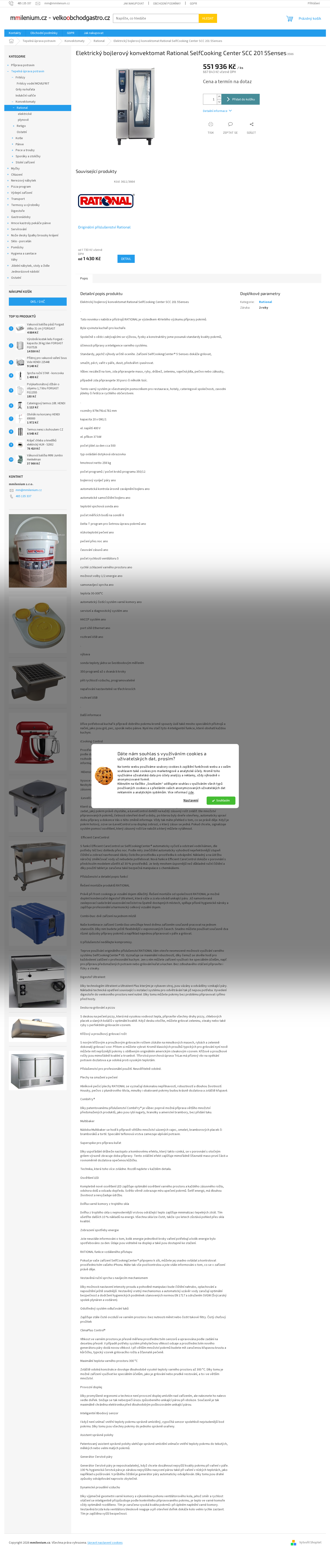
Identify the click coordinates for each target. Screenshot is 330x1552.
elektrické (25, 114)
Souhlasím (223, 800)
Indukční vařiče (26, 95)
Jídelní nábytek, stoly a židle (30, 266)
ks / (37, 301)
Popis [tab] (84, 278)
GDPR (193, 4)
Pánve (20, 144)
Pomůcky (17, 247)
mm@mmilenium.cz (29, 490)
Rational (22, 108)
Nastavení (190, 800)
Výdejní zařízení (21, 193)
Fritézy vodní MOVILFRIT (33, 83)
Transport (18, 199)
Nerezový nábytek (23, 180)
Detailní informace (215, 111)
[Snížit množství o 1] (219, 101)
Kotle (19, 138)
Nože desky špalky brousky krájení (34, 235)
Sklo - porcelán (21, 241)
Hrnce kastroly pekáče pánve (31, 223)
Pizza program (21, 186)
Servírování (19, 229)
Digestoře (18, 211)
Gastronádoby (21, 217)
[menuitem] (15, 33)
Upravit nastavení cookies (105, 1542)
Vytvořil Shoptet (310, 1542)
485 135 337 (23, 496)
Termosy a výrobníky (25, 205)
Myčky (15, 168)
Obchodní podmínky (167, 4)
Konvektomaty (26, 101)
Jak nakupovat (133, 4)
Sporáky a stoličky (28, 156)
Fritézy (20, 77)
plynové (23, 120)
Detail (126, 259)
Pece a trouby (25, 150)
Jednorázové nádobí (25, 271)
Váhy (14, 259)
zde (191, 792)
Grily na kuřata (25, 89)
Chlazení (16, 174)
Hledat (207, 18)
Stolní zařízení (25, 162)
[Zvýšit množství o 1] (219, 96)
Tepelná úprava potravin (27, 71)
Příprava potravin (22, 65)
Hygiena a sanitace (24, 253)
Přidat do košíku (243, 99)
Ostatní (22, 132)
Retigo (21, 126)
